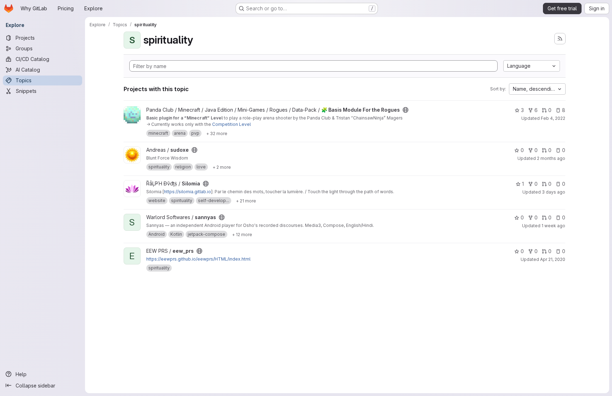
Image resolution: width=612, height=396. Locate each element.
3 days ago (553, 192)
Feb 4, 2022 (553, 118)
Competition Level (231, 124)
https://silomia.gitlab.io (187, 191)
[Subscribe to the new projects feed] (560, 38)
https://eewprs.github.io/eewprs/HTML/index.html (198, 259)
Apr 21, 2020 (552, 259)
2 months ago (551, 158)
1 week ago (553, 225)
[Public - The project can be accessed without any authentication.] (405, 110)
